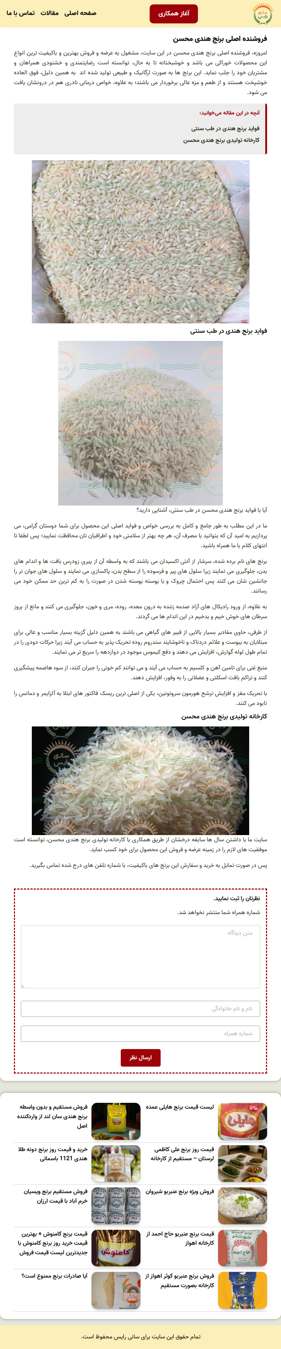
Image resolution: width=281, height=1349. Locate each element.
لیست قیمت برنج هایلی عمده (180, 1107)
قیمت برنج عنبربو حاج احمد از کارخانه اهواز (180, 1239)
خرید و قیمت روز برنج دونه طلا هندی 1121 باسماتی (52, 1154)
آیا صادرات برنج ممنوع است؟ (54, 1276)
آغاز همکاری (173, 13)
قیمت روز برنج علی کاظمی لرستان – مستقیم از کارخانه (182, 1154)
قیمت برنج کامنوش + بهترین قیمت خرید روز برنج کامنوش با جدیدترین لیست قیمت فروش (52, 1244)
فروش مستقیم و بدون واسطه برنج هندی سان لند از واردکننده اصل (52, 1117)
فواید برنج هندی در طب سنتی (225, 129)
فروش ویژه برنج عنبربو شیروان (180, 1191)
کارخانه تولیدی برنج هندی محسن (221, 140)
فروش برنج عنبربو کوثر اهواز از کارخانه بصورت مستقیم (179, 1281)
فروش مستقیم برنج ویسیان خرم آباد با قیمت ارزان (55, 1196)
